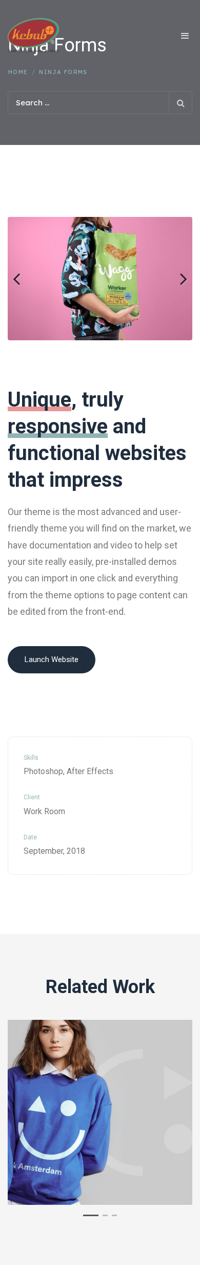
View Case (100, 1047)
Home (18, 72)
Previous (23, 278)
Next (177, 278)
